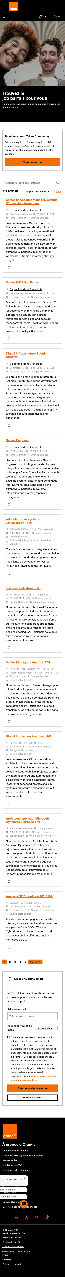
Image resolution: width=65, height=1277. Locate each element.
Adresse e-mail (16, 1009)
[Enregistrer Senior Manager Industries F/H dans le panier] (9, 721)
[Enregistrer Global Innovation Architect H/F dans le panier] (9, 803)
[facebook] (6, 1217)
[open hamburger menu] (4, 17)
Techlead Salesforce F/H (23, 588)
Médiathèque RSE (12, 1165)
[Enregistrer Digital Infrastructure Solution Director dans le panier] (9, 425)
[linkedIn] (16, 1217)
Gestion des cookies (12, 1242)
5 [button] (25, 961)
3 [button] (15, 961)
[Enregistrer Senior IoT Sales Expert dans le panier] (9, 338)
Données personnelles (13, 1246)
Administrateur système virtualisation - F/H (23, 521)
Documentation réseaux (15, 1150)
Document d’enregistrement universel (22, 1155)
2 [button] (10, 961)
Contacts (6, 1259)
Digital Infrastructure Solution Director (27, 355)
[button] (56, 191)
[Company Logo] (13, 6)
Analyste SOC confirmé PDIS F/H (29, 896)
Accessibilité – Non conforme (16, 1251)
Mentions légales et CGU (14, 1233)
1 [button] (4, 961)
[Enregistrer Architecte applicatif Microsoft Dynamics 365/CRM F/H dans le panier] (9, 881)
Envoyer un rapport (11, 1264)
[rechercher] (58, 183)
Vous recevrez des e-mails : (20, 1027)
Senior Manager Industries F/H (28, 662)
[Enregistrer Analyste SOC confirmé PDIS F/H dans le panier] (9, 947)
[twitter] (26, 1217)
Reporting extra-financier (15, 1169)
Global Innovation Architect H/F (28, 736)
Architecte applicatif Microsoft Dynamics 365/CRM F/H (27, 820)
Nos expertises (10, 1160)
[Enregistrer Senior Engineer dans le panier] (9, 504)
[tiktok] (47, 1217)
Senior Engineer (17, 440)
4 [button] (20, 961)
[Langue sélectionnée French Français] (43, 17)
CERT (5, 1255)
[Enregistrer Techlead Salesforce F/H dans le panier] (9, 647)
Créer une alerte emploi (32, 1088)
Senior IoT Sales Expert (22, 282)
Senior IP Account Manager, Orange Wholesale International (31, 201)
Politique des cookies (12, 1237)
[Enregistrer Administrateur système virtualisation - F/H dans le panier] (9, 573)
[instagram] (37, 1217)
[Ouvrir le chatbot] (24, 1204)
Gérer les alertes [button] (32, 1097)
